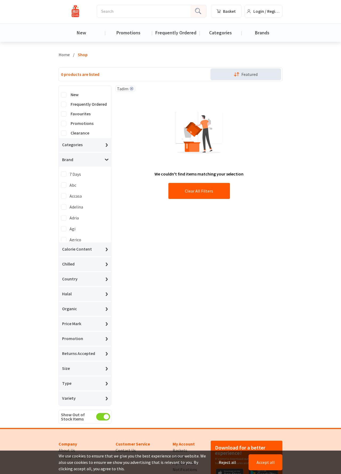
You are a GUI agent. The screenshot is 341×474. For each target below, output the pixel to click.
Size (66, 368)
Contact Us (126, 450)
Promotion (72, 338)
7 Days (75, 174)
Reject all (227, 462)
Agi (72, 228)
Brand (67, 159)
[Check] (63, 94)
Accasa (76, 196)
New (81, 33)
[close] (131, 89)
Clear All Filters (199, 191)
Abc (73, 185)
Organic (69, 309)
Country (70, 279)
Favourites (81, 114)
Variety (69, 398)
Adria (74, 217)
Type (66, 383)
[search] (198, 11)
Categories (220, 33)
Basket (229, 11)
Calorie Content (77, 249)
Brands (262, 33)
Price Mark (71, 323)
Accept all (266, 462)
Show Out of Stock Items (73, 416)
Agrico (75, 239)
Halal (67, 294)
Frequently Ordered (175, 33)
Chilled (68, 264)
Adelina (76, 207)
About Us (67, 450)
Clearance (80, 133)
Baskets (180, 450)
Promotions (128, 33)
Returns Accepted (78, 353)
